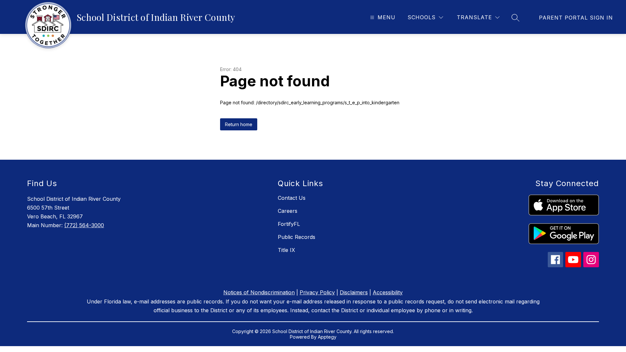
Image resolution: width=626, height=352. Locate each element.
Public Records (296, 237)
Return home (238, 124)
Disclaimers (354, 292)
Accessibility (388, 292)
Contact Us (292, 198)
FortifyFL (289, 224)
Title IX (286, 250)
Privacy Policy (317, 292)
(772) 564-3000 (84, 225)
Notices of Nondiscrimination (259, 292)
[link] (575, 17)
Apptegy (327, 337)
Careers (287, 211)
